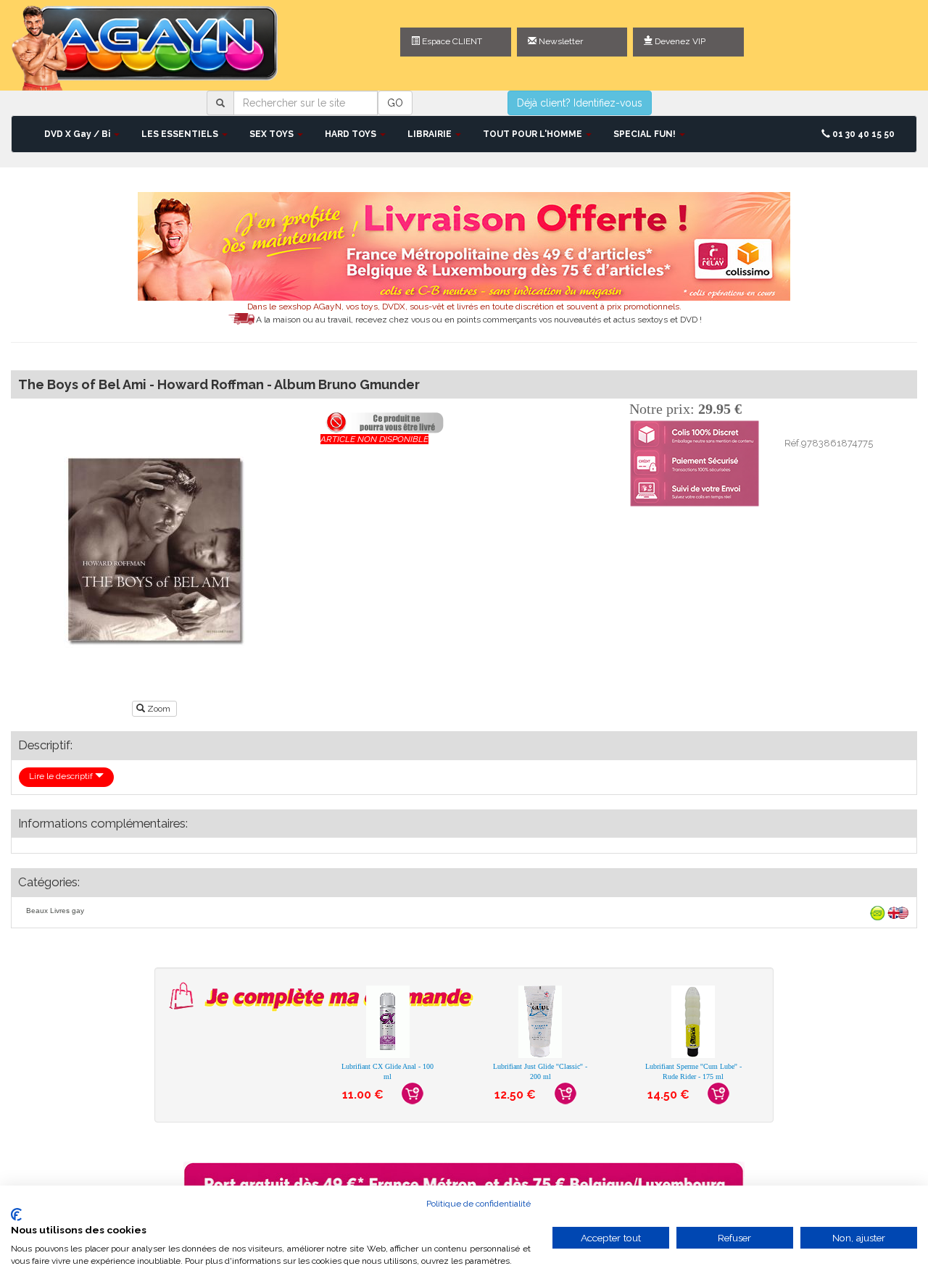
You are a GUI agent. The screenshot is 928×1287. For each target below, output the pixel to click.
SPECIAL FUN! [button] (645, 134)
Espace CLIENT (451, 41)
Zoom (159, 709)
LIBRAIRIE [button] (430, 134)
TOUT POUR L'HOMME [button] (533, 134)
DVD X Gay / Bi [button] (78, 134)
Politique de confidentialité (478, 1204)
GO (395, 103)
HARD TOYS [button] (351, 134)
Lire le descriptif (62, 776)
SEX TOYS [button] (272, 134)
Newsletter (559, 41)
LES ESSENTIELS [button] (180, 134)
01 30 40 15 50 (862, 134)
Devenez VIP (678, 41)
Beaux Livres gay (55, 911)
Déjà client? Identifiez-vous (579, 103)
